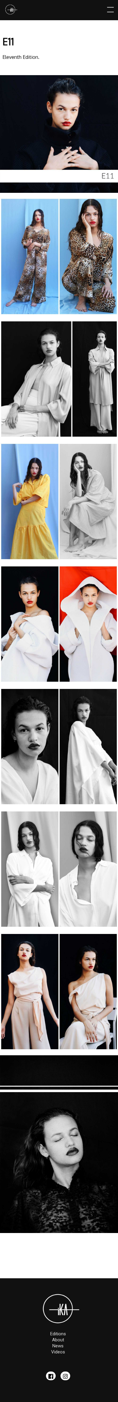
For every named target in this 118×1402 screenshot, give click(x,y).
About (58, 1340)
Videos (58, 1352)
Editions (58, 1334)
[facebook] (51, 1376)
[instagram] (65, 1376)
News (58, 1346)
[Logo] (11, 10)
